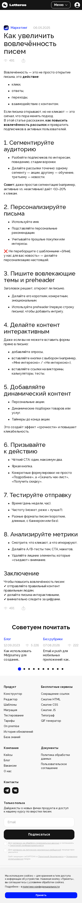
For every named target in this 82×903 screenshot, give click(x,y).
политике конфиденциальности (41, 886)
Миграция (10, 710)
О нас (8, 771)
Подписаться (39, 834)
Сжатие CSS (49, 704)
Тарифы (9, 720)
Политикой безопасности (51, 856)
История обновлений (18, 731)
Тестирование (14, 715)
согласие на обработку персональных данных (36, 843)
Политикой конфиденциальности (27, 845)
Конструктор (13, 693)
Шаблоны (10, 704)
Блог (7, 639)
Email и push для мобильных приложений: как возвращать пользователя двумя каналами (59, 655)
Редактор (11, 699)
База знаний (12, 737)
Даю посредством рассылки (41, 851)
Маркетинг (19, 28)
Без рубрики (52, 639)
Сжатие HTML (51, 699)
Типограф (48, 715)
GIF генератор (51, 720)
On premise (11, 726)
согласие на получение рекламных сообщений (37, 850)
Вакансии (10, 765)
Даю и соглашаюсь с (41, 844)
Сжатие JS (48, 710)
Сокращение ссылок (55, 693)
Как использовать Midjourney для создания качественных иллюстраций (17, 655)
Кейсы (8, 755)
